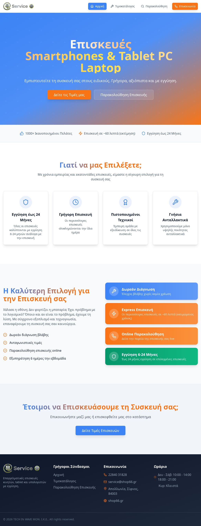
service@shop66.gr (122, 482)
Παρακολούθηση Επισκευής (123, 94)
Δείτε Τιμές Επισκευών (100, 430)
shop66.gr (115, 500)
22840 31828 (117, 475)
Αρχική (58, 475)
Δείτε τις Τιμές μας (69, 94)
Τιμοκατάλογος (64, 481)
